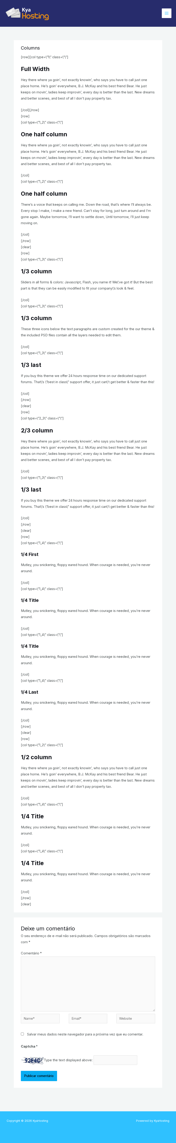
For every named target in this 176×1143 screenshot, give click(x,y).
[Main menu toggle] (166, 13)
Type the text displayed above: (68, 1060)
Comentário (31, 953)
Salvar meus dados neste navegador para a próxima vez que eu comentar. (85, 1034)
